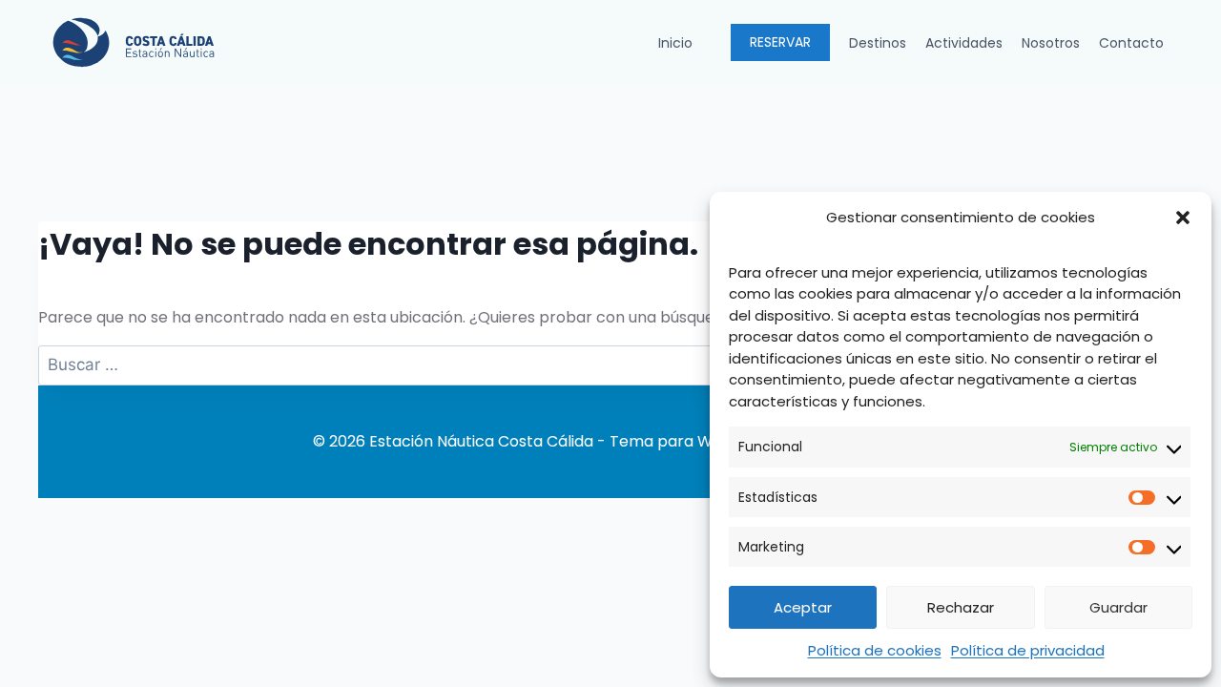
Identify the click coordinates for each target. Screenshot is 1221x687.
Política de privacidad (1028, 650)
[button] (1182, 217)
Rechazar (960, 607)
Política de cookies (875, 650)
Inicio (675, 42)
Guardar (1118, 607)
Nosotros (1051, 42)
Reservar (780, 42)
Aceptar (803, 607)
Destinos (877, 42)
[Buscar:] (610, 365)
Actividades (964, 42)
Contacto (1131, 42)
